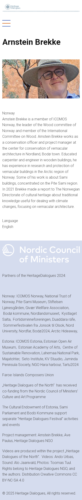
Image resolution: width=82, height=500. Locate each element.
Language (10, 221)
